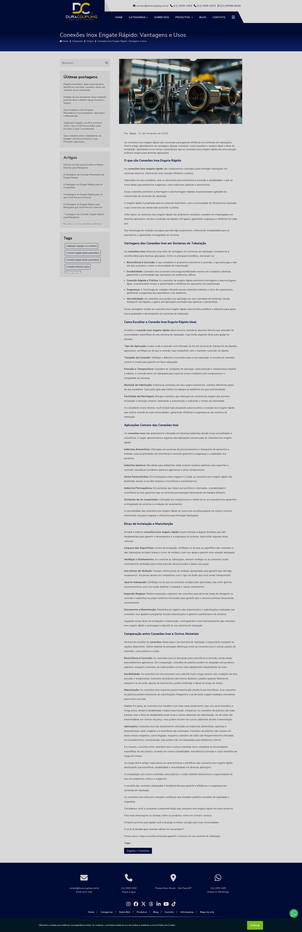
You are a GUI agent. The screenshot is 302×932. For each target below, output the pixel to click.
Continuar (255, 925)
